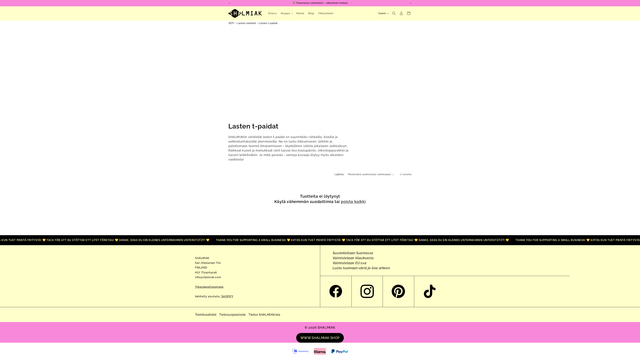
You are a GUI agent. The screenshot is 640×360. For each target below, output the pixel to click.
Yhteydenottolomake (209, 286)
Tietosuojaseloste (232, 314)
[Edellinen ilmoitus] (229, 3)
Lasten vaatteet (247, 23)
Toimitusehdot (205, 314)
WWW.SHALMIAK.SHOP (320, 338)
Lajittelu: (339, 174)
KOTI (231, 23)
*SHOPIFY (226, 296)
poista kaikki (353, 201)
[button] (286, 13)
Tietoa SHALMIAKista (264, 314)
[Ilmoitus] (410, 3)
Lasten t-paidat (268, 23)
